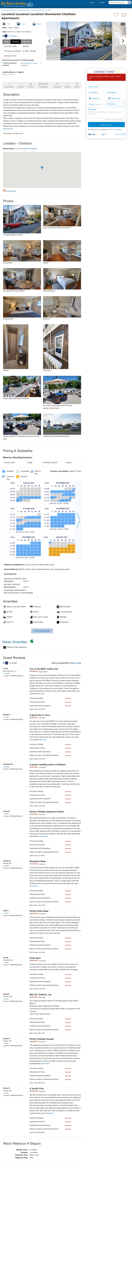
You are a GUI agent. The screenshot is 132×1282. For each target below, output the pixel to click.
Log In (103, 134)
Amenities (57, 87)
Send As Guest (106, 125)
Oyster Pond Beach (30, 148)
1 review (6, 717)
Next (123, 41)
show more (40, 693)
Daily (6, 41)
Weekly (15, 41)
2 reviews (6, 673)
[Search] (129, 2)
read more (7, 128)
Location (20, 87)
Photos (31, 87)
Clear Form (119, 134)
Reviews (68, 87)
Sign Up (91, 134)
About (77, 87)
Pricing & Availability (43, 85)
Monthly (26, 41)
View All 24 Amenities (42, 631)
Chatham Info (11, 191)
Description (9, 87)
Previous (49, 41)
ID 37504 (48, 10)
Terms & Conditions (116, 129)
